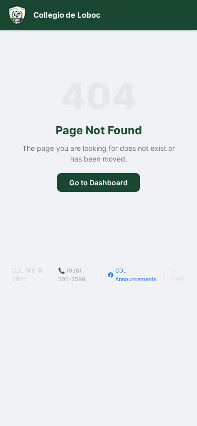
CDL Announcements (136, 275)
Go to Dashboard (98, 182)
